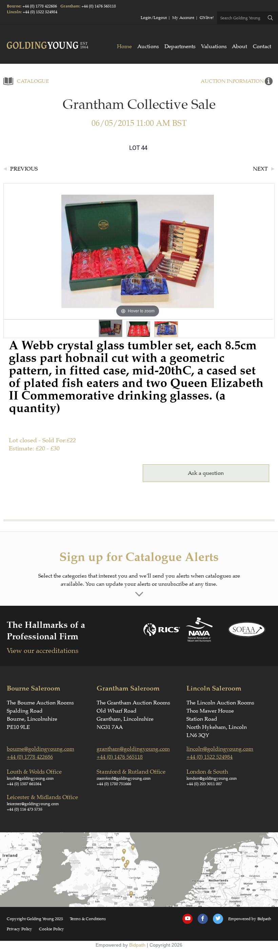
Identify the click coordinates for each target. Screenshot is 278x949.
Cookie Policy (51, 929)
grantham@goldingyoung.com (133, 748)
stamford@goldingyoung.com (124, 778)
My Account (183, 17)
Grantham (69, 6)
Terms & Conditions (88, 919)
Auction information (232, 81)
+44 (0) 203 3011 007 (204, 784)
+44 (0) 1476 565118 (98, 6)
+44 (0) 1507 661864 (24, 784)
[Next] (200, 251)
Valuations (214, 46)
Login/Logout (154, 17)
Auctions (148, 46)
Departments (180, 46)
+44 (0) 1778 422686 (39, 6)
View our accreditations (42, 650)
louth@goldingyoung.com (30, 778)
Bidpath (137, 945)
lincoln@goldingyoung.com (219, 748)
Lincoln (14, 12)
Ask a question (206, 473)
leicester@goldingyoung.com (33, 804)
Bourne (13, 6)
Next (260, 169)
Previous (24, 169)
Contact (262, 46)
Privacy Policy (19, 929)
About (239, 46)
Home (124, 46)
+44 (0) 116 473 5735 (24, 809)
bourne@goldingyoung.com (40, 748)
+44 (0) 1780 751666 (114, 784)
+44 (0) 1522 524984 (40, 12)
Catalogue (33, 81)
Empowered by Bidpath (249, 919)
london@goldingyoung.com (211, 778)
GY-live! (207, 17)
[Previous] (75, 251)
